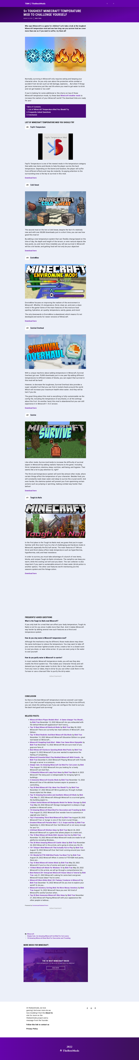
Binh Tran (38, 18)
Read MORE (55, 968)
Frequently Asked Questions (39, 112)
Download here (31, 178)
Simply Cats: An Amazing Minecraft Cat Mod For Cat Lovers (48, 936)
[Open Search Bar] (107, 3)
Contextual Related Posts (40, 905)
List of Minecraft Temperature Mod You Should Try (48, 109)
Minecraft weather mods (70, 96)
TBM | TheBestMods (35, 3)
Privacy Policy (32, 1029)
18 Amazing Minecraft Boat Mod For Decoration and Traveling (48, 938)
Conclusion (32, 115)
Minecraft (30, 934)
